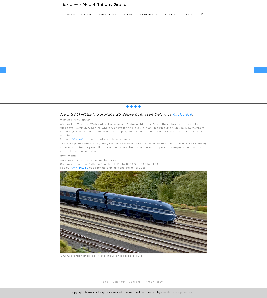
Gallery (128, 14)
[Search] (202, 14)
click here (182, 114)
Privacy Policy (153, 282)
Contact (188, 14)
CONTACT (78, 139)
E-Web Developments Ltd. (179, 292)
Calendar (118, 282)
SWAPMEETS (79, 168)
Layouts (169, 14)
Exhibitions (107, 14)
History (87, 14)
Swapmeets (148, 14)
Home (71, 14)
